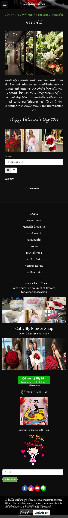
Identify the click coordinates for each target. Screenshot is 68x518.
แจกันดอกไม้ (34, 239)
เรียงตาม (9, 156)
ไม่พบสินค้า (9, 179)
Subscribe (9, 479)
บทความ (34, 246)
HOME (34, 213)
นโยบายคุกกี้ (45, 506)
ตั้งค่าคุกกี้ (24, 512)
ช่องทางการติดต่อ (34, 265)
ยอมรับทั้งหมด (41, 512)
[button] (64, 4)
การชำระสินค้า (34, 259)
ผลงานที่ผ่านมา (34, 252)
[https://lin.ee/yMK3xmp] (34, 380)
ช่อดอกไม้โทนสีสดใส (34, 226)
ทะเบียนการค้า (34, 272)
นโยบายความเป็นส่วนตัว (23, 506)
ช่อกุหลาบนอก (34, 220)
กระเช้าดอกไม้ (34, 233)
